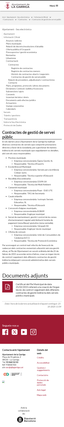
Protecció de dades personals (43, 382)
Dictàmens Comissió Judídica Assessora (24, 88)
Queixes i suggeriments (43, 369)
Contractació (8, 19)
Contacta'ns (42, 375)
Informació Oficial (41, 17)
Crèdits (40, 357)
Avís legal (41, 390)
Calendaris (11, 109)
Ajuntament (9, 34)
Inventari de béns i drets (17, 97)
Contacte (12, 83)
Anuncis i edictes (14, 41)
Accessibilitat (43, 363)
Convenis (10, 94)
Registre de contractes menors (25, 71)
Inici (4, 17)
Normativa (10, 55)
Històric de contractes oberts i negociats (30, 74)
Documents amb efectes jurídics (21, 100)
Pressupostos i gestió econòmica (21, 52)
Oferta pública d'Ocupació (18, 49)
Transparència (10, 119)
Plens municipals (13, 43)
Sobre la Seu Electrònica (15, 122)
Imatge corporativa (15, 106)
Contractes (22, 19)
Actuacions (11, 103)
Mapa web (41, 395)
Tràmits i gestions (12, 115)
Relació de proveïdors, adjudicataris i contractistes (31, 80)
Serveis (7, 112)
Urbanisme (11, 58)
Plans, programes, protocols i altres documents (27, 86)
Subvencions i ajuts (15, 91)
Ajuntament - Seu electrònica (18, 17)
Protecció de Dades (13, 125)
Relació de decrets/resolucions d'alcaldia (24, 46)
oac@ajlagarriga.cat (14, 367)
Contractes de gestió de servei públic (46, 19)
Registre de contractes (22, 68)
